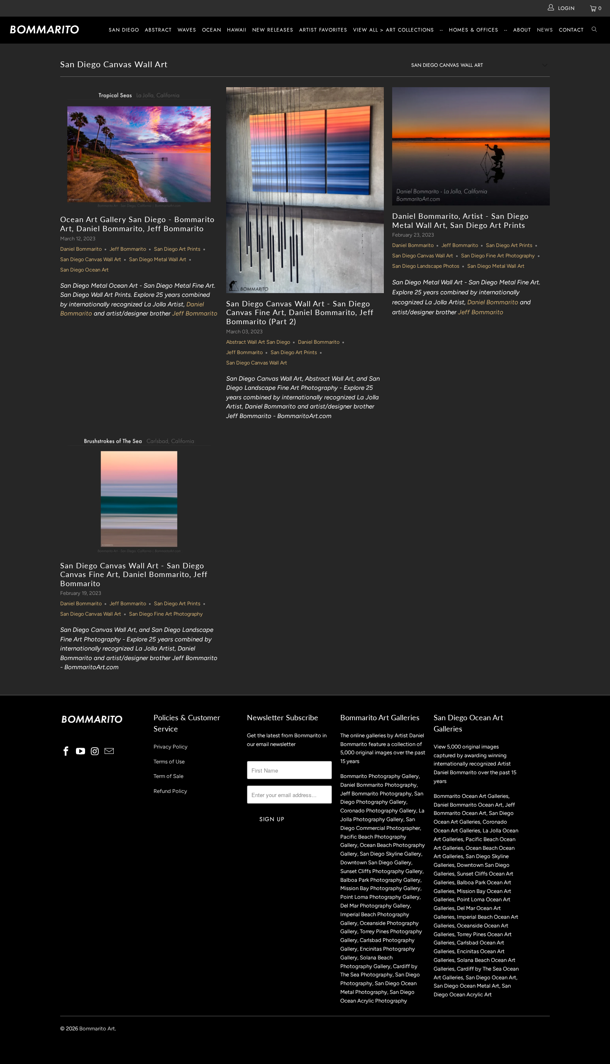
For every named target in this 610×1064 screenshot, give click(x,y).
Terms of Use (169, 761)
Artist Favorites (323, 30)
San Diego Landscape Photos (425, 266)
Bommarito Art (97, 1028)
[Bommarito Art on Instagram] (95, 751)
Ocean (211, 30)
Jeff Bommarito (128, 249)
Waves (187, 30)
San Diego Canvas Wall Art (114, 64)
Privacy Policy (171, 747)
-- (441, 30)
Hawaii (236, 30)
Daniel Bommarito (81, 249)
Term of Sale (168, 776)
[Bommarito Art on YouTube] (81, 751)
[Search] (594, 30)
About (522, 30)
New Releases (272, 30)
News (545, 30)
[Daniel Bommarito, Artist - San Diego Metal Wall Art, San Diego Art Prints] (471, 146)
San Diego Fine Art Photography (498, 255)
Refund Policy (170, 791)
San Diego (124, 30)
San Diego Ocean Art (84, 270)
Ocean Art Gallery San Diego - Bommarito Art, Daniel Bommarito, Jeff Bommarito (137, 224)
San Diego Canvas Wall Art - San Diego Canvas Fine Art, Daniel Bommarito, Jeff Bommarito (133, 574)
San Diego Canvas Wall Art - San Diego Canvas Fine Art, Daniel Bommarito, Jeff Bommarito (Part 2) (299, 312)
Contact (571, 30)
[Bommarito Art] (53, 29)
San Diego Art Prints (177, 249)
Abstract (158, 30)
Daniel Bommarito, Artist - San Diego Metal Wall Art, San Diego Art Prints (460, 220)
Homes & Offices (473, 30)
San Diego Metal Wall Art (157, 259)
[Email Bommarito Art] (109, 751)
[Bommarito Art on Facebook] (66, 751)
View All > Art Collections (393, 30)
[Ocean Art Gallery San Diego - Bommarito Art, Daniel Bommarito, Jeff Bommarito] (139, 148)
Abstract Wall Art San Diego (258, 342)
